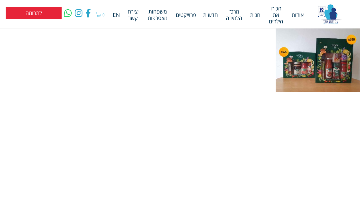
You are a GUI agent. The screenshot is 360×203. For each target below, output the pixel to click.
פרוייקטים (186, 14)
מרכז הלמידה (234, 14)
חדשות (210, 14)
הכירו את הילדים (276, 15)
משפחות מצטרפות (157, 14)
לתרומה (34, 12)
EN (116, 14)
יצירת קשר (133, 14)
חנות (255, 14)
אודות (298, 14)
